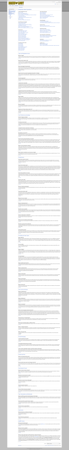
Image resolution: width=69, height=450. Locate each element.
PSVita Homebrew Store (12, 11)
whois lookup (36, 436)
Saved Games (21, 5)
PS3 (10, 15)
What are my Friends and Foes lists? (45, 25)
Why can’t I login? (20, 12)
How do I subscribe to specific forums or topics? (46, 36)
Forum (10, 5)
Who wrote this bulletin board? (44, 43)
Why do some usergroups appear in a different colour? (47, 16)
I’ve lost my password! (21, 15)
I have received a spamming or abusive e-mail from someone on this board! (50, 22)
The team (46, 445)
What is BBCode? (20, 43)
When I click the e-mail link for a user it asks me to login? (25, 27)
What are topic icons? (21, 50)
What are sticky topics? (21, 48)
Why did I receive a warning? (22, 37)
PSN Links (10, 12)
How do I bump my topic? (21, 40)
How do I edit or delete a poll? (22, 34)
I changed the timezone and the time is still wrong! (24, 24)
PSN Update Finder (11, 13)
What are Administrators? (43, 12)
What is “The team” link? (43, 18)
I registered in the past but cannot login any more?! (25, 17)
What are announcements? (21, 47)
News (13, 5)
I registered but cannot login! (22, 16)
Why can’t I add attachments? (22, 36)
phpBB (31, 448)
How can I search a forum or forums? (45, 29)
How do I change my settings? (22, 22)
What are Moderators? (43, 13)
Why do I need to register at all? (22, 13)
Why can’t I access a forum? (22, 35)
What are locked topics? (21, 49)
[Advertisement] (12, 36)
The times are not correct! (21, 23)
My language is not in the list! (22, 25)
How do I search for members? (44, 31)
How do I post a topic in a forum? (22, 30)
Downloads (16, 5)
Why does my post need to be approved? (23, 39)
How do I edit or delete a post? (22, 31)
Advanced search (58, 2)
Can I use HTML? (20, 44)
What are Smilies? (20, 45)
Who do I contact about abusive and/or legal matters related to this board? (49, 45)
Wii (10, 16)
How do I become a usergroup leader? (45, 15)
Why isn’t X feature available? (44, 44)
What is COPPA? (20, 18)
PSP (10, 17)
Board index (21, 7)
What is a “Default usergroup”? (44, 17)
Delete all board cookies (51, 445)
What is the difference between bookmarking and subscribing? (48, 35)
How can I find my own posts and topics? (45, 32)
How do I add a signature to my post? (23, 32)
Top (20, 58)
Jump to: (45, 443)
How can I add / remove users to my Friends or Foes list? (47, 26)
